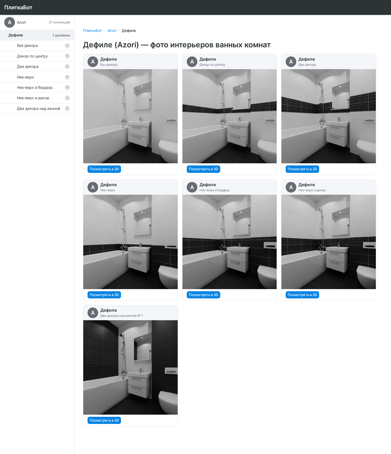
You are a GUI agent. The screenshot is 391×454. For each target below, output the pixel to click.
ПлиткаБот (18, 7)
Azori (111, 30)
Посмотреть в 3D (104, 169)
